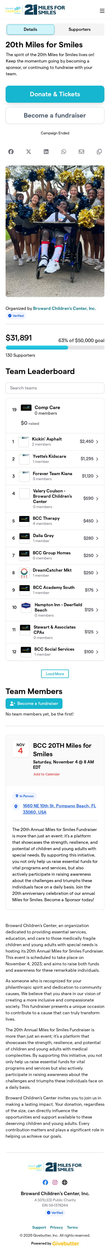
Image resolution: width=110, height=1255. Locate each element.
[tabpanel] (55, 592)
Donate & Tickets (55, 94)
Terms (72, 1227)
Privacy (56, 1227)
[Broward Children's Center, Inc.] (35, 9)
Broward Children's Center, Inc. (64, 308)
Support (39, 1227)
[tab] (30, 29)
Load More (55, 674)
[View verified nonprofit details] (16, 315)
